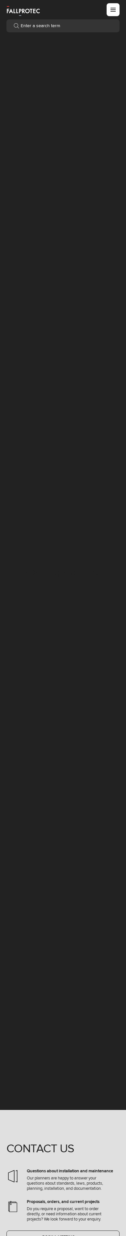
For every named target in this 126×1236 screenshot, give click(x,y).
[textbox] (63, 25)
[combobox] (63, 25)
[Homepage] (23, 10)
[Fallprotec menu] (113, 9)
